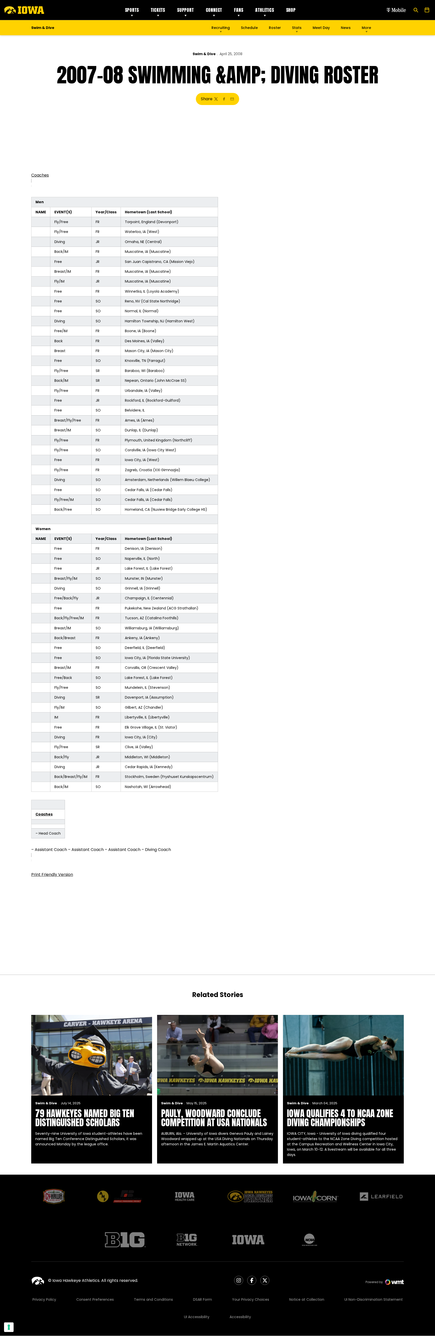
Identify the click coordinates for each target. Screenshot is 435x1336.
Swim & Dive (204, 53)
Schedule (249, 27)
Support (185, 10)
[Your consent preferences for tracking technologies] (9, 1327)
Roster (275, 27)
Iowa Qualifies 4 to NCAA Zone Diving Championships (340, 1118)
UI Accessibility (196, 1316)
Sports (132, 10)
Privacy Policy (44, 1299)
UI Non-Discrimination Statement (373, 1299)
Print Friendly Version (52, 874)
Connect (214, 10)
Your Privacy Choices (250, 1299)
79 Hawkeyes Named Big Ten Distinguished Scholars (84, 1118)
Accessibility (240, 1316)
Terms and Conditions (153, 1299)
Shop (291, 10)
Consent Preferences (95, 1299)
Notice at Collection (306, 1299)
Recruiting (220, 27)
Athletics (264, 10)
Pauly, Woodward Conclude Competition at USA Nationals (214, 1118)
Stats (297, 27)
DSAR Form (202, 1299)
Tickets (158, 10)
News (346, 27)
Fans (238, 10)
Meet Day (321, 27)
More (366, 27)
